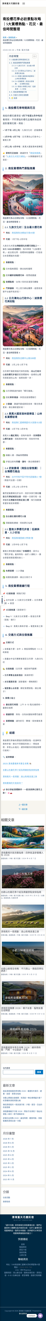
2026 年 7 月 (8, 1139)
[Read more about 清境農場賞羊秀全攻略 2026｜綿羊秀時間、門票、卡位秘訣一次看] (23, 1032)
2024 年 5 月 (8, 1175)
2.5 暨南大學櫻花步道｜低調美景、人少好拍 (25, 88)
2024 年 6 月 (8, 1171)
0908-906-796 (25, 1267)
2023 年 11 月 (8, 1179)
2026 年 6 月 (8, 1143)
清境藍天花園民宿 (11, 3)
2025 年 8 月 (8, 1155)
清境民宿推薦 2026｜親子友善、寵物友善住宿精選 (22, 1009)
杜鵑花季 (14, 898)
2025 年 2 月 (8, 1167)
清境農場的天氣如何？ (13, 783)
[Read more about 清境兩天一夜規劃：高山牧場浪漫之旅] (23, 916)
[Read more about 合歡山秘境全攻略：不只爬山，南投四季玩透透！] (23, 953)
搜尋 (39, 1072)
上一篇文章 (23, 805)
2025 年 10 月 (9, 1151)
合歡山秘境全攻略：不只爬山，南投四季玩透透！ (22, 969)
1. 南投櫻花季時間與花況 (20, 60)
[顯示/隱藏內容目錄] (33, 56)
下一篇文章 (23, 809)
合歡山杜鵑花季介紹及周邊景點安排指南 (21, 770)
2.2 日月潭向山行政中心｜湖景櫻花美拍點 (25, 72)
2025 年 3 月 (8, 1163)
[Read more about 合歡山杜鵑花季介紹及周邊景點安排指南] (23, 876)
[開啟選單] (24, 3)
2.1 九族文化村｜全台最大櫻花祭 (25, 67)
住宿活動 (4, 935)
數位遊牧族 (23, 1313)
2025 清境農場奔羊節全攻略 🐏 (17, 763)
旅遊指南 (4, 858)
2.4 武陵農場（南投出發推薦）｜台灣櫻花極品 (24, 82)
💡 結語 (14, 98)
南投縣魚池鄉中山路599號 (24, 358)
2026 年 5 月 (8, 1147)
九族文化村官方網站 (16, 156)
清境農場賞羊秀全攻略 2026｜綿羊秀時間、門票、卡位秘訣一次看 (21, 1048)
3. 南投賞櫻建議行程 (19, 92)
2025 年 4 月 (8, 1159)
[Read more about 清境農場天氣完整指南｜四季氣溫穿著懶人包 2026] (23, 837)
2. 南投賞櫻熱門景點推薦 (20, 63)
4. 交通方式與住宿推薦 (20, 95)
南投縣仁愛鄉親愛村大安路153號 (27, 422)
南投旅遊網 (35, 153)
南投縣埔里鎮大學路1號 (22, 538)
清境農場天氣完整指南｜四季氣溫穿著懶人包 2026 (22, 853)
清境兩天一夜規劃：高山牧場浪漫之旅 (20, 776)
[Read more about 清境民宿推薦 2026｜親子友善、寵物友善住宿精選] (23, 992)
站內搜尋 (6, 1068)
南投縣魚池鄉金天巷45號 (23, 233)
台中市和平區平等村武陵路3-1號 (27, 477)
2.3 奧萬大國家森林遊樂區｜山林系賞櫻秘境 (25, 77)
